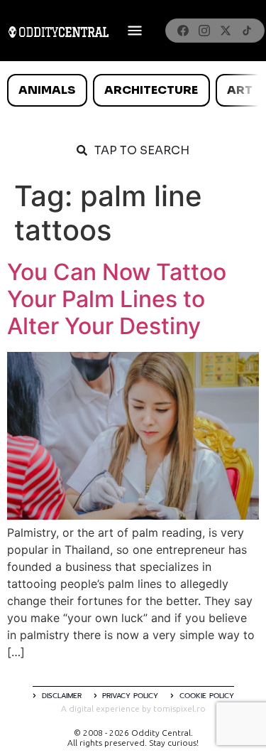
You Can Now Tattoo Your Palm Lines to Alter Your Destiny (116, 299)
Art (240, 89)
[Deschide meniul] (134, 30)
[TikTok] (247, 30)
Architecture (151, 89)
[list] (133, 90)
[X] (225, 30)
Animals (46, 89)
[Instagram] (204, 30)
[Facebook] (183, 30)
